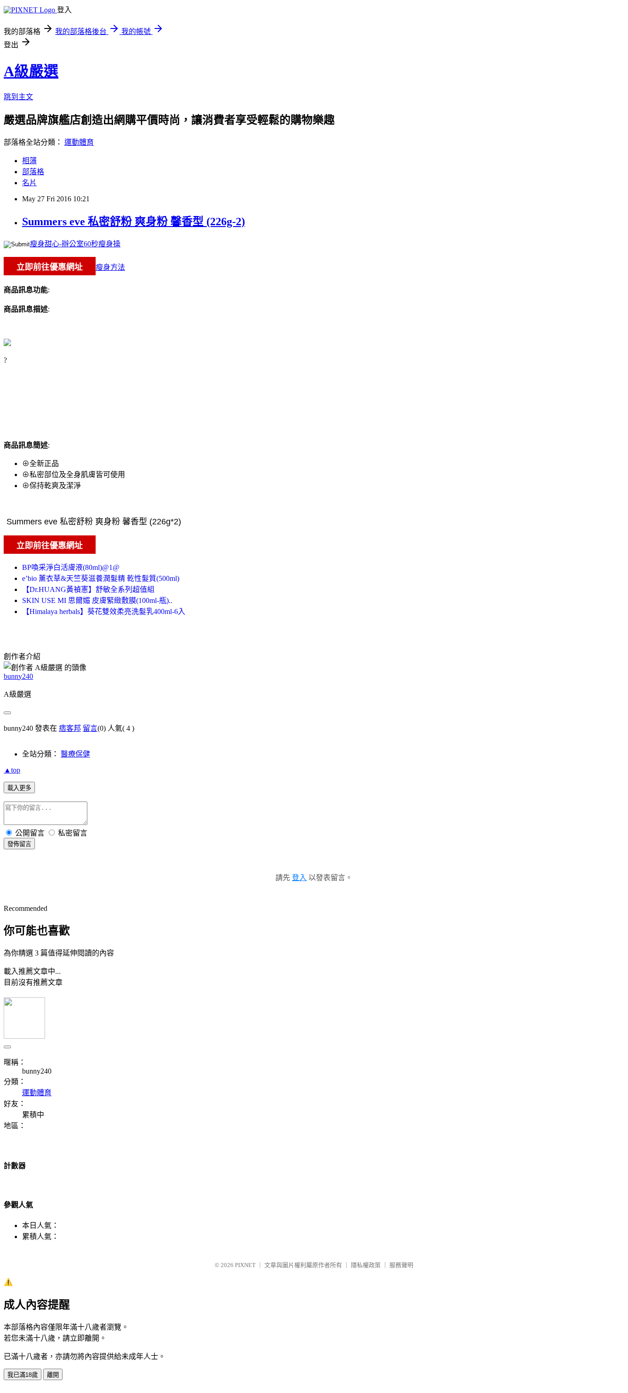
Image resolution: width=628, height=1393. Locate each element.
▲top (12, 770)
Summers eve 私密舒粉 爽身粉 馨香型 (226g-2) (133, 221)
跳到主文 (18, 97)
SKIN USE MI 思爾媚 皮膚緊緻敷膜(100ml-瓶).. (97, 600)
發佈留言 (19, 844)
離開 (53, 1374)
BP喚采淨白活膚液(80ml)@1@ (71, 567)
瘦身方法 (110, 267)
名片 (29, 183)
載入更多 (19, 788)
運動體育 (79, 142)
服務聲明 (401, 1265)
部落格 (33, 172)
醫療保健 (75, 754)
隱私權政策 (366, 1265)
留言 (90, 728)
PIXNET (245, 1265)
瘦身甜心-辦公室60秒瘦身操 (75, 244)
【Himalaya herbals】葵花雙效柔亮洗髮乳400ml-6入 (103, 611)
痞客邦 (70, 728)
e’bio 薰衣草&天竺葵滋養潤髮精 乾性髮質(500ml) (100, 578)
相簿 (29, 161)
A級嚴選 (31, 71)
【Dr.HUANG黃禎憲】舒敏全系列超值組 (88, 589)
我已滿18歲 (22, 1374)
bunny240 (18, 676)
